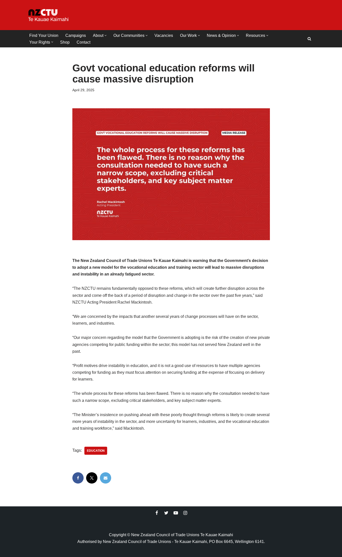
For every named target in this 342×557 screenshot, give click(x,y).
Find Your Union (43, 35)
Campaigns (75, 35)
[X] (91, 478)
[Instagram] (185, 512)
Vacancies (163, 35)
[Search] (309, 39)
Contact (83, 42)
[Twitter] (166, 512)
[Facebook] (78, 478)
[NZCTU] (48, 15)
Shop (65, 42)
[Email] (105, 478)
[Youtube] (175, 512)
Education (96, 450)
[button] (105, 35)
